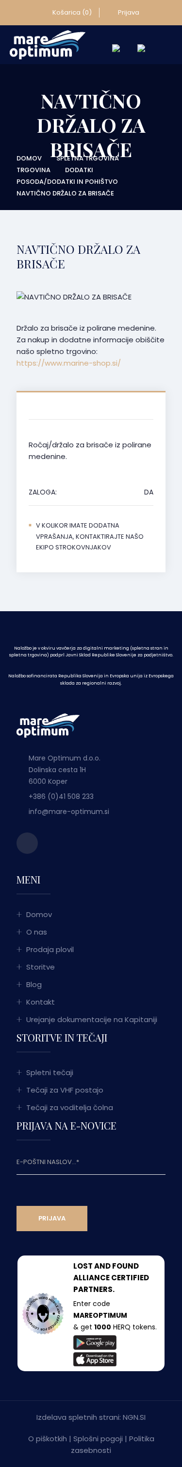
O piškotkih (47, 1438)
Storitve (40, 967)
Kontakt (40, 1002)
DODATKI (79, 170)
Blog (34, 984)
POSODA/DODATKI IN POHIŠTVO (67, 181)
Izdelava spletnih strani (77, 1417)
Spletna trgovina (87, 158)
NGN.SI (134, 1417)
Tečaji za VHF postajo (64, 1090)
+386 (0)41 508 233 (61, 796)
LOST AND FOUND (106, 1266)
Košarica (71, 12)
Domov (29, 158)
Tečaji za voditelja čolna (69, 1107)
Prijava (127, 12)
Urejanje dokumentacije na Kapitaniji (91, 1019)
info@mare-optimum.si (69, 811)
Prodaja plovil (50, 949)
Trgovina (33, 170)
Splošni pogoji (98, 1438)
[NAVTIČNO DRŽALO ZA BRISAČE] (47, 44)
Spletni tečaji (49, 1072)
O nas (36, 932)
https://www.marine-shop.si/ (69, 363)
